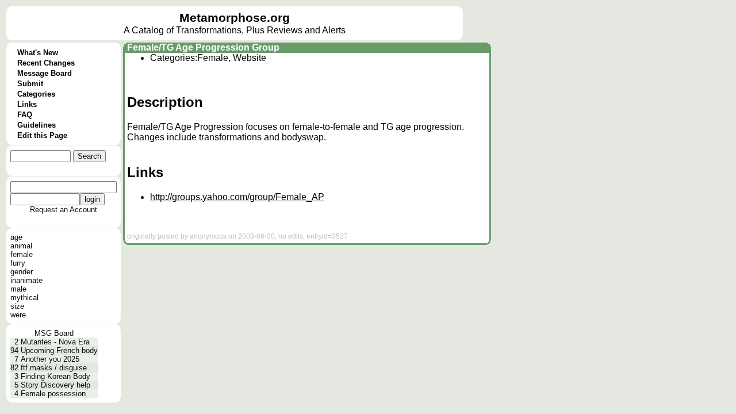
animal (21, 245)
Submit (30, 83)
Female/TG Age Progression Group (203, 47)
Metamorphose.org (234, 18)
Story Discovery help (55, 385)
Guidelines (36, 125)
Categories (36, 94)
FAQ (24, 114)
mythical (24, 297)
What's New (37, 52)
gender (21, 271)
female (21, 254)
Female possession (53, 393)
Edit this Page (42, 135)
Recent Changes (46, 63)
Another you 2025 (50, 359)
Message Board (44, 73)
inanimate (26, 280)
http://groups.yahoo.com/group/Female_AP (237, 197)
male (18, 289)
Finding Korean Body (55, 376)
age (16, 237)
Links (27, 104)
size (17, 306)
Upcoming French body (59, 350)
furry (17, 263)
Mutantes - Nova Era (55, 342)
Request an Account (63, 209)
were (18, 314)
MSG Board (54, 333)
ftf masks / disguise (54, 367)
